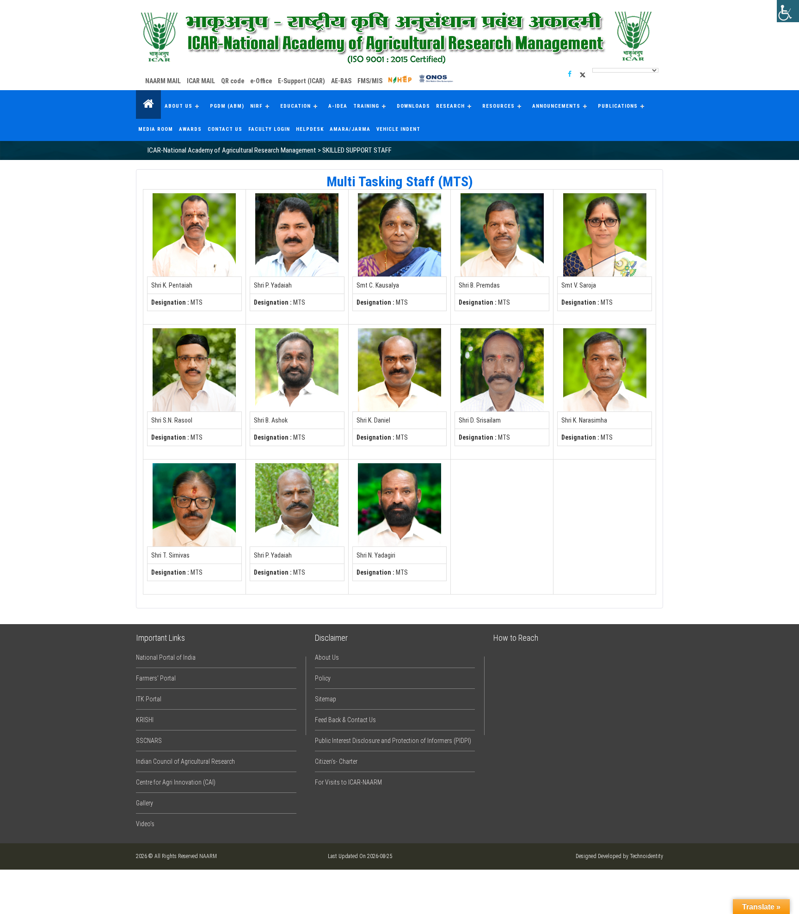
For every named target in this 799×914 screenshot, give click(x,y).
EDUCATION (295, 106)
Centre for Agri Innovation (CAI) (175, 782)
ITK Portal (148, 699)
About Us (178, 106)
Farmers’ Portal (156, 678)
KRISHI (145, 720)
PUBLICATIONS (618, 106)
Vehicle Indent (398, 129)
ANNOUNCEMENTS (556, 106)
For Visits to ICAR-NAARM (348, 782)
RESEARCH (450, 106)
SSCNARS (149, 740)
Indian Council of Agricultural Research (185, 761)
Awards (190, 129)
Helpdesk (310, 129)
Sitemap (325, 699)
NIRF (256, 106)
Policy (323, 678)
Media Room (155, 129)
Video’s (145, 824)
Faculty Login (269, 129)
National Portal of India (166, 657)
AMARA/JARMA (350, 129)
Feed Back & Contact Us (345, 720)
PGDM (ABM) (227, 106)
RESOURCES (498, 106)
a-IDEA (337, 106)
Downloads (413, 106)
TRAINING (366, 106)
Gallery (144, 803)
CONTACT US (225, 129)
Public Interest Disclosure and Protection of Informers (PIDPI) (393, 740)
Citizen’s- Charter (336, 761)
